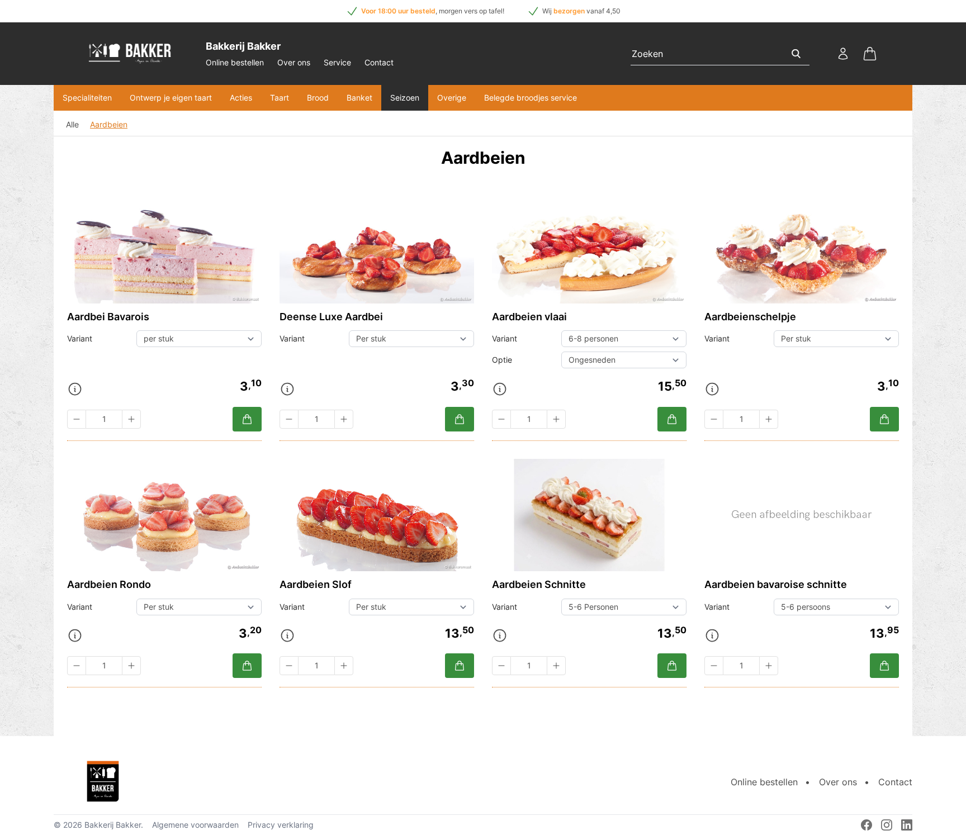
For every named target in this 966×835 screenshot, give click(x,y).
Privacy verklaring (281, 824)
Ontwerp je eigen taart (171, 97)
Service (337, 62)
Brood (318, 97)
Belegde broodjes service (530, 97)
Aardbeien (108, 124)
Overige (451, 97)
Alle (72, 124)
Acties (241, 97)
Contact (379, 62)
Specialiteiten (87, 97)
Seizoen (404, 97)
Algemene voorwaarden (195, 824)
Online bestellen (235, 62)
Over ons (293, 62)
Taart (279, 97)
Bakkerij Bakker (112, 824)
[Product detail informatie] (75, 389)
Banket (359, 97)
